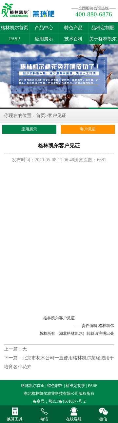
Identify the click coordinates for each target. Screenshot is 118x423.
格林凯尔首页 (14, 27)
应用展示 (44, 38)
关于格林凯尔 (103, 38)
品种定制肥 (102, 27)
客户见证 (57, 115)
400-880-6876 (93, 14)
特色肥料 (55, 385)
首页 (40, 115)
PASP (14, 38)
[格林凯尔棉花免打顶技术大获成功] (59, 76)
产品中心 (44, 27)
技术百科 (73, 38)
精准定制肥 (75, 385)
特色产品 (73, 27)
